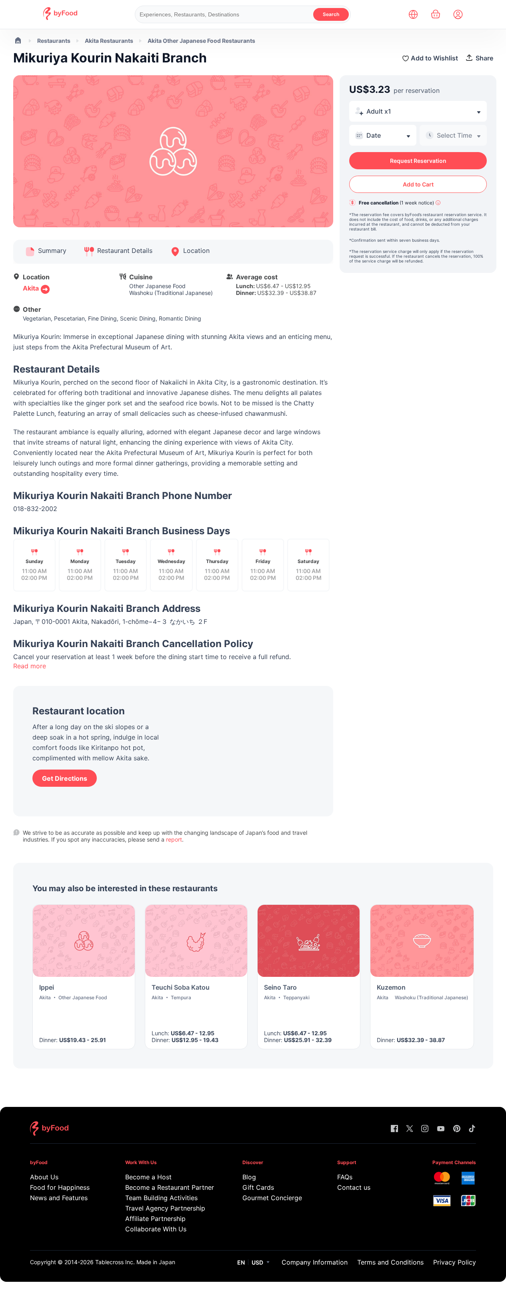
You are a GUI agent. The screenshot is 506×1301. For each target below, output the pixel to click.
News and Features (59, 1198)
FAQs (344, 1177)
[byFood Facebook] (394, 1129)
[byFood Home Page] (60, 17)
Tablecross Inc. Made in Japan (135, 1262)
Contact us (353, 1187)
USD (257, 1262)
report (174, 839)
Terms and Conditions (390, 1262)
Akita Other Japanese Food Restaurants (201, 40)
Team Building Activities (161, 1198)
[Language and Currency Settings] (413, 14)
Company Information (315, 1262)
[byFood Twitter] (410, 1129)
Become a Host (148, 1177)
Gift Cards (258, 1187)
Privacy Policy (454, 1262)
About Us (44, 1177)
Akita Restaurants (109, 40)
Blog (249, 1177)
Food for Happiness (60, 1187)
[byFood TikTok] (472, 1129)
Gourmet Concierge (272, 1198)
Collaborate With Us (155, 1229)
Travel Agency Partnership (165, 1208)
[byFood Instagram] (425, 1129)
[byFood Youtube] (441, 1129)
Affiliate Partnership (155, 1219)
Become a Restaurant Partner (168, 1187)
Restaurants (53, 40)
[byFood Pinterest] (457, 1129)
